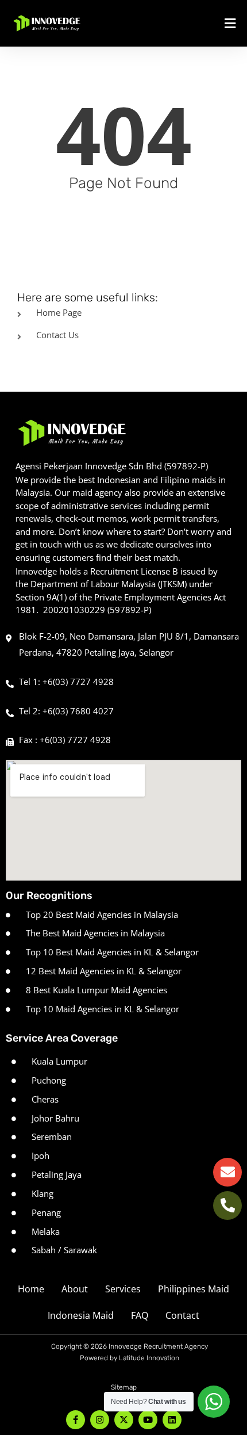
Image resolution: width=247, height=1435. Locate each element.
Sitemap (124, 1387)
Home (31, 1289)
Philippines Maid (193, 1289)
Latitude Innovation (149, 1358)
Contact (182, 1315)
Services (123, 1289)
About (74, 1289)
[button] (202, 23)
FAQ (139, 1315)
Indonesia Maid (81, 1315)
